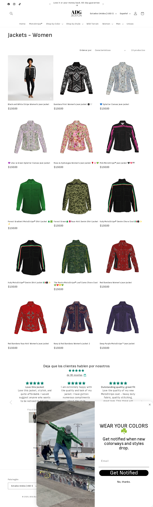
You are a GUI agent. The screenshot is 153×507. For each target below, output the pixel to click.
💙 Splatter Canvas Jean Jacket (114, 104)
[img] (76, 370)
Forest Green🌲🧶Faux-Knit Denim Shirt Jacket (76, 221)
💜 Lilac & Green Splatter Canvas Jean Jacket (29, 163)
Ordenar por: (86, 50)
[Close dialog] (150, 404)
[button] (11, 13)
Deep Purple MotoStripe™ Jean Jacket (117, 343)
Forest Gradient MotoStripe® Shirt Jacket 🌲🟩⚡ (30, 222)
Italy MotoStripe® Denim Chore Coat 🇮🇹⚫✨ (121, 221)
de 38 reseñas (74, 375)
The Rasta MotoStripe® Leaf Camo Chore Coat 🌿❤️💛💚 (76, 283)
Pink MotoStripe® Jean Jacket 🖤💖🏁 (117, 163)
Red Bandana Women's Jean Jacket (116, 282)
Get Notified (124, 473)
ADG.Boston (35, 497)
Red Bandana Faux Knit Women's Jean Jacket (28, 343)
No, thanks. (124, 481)
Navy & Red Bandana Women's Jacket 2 (72, 343)
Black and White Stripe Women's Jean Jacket (28, 104)
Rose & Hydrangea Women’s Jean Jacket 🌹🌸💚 (76, 163)
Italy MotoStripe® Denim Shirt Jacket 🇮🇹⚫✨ (29, 282)
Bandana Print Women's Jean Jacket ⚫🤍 (73, 104)
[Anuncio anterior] (50, 4)
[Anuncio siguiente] (103, 4)
